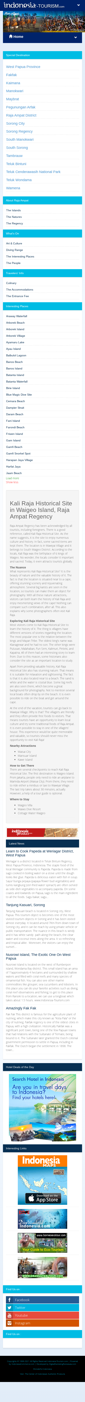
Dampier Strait (15, 407)
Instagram (22, 1323)
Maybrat (12, 99)
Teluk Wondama (19, 180)
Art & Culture (14, 243)
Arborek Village (15, 335)
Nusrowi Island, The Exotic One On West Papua (38, 957)
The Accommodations (19, 289)
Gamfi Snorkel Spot (18, 453)
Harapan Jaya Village (19, 460)
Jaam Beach (14, 473)
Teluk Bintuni (16, 164)
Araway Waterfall (16, 316)
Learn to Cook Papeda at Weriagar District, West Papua (40, 853)
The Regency (14, 223)
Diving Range (14, 250)
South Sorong (17, 148)
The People (13, 263)
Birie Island (13, 388)
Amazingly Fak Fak (21, 1008)
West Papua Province (23, 67)
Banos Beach (14, 361)
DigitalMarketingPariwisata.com (62, 1364)
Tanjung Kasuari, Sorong (25, 905)
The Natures (14, 216)
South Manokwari (20, 140)
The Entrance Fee (17, 296)
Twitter (20, 1307)
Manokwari (14, 91)
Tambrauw (14, 156)
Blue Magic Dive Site (19, 394)
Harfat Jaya (13, 466)
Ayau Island (13, 348)
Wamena (13, 188)
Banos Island (14, 368)
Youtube (21, 1315)
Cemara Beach (15, 401)
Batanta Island (15, 375)
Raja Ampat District (21, 115)
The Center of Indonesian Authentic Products (45, 1373)
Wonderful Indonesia (42, 1369)
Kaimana (13, 83)
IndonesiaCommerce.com (23, 1364)
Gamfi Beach (14, 447)
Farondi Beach (15, 427)
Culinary (11, 283)
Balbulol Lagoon (16, 355)
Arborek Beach (15, 322)
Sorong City (15, 123)
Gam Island (13, 440)
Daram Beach (14, 414)
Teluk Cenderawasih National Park (33, 172)
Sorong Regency (19, 131)
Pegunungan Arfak (20, 107)
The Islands (13, 210)
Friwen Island (14, 433)
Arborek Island (15, 329)
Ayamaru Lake (15, 342)
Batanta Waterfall (16, 381)
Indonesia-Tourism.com (57, 1361)
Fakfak (11, 75)
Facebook (22, 1300)
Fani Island (13, 420)
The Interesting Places (20, 256)
